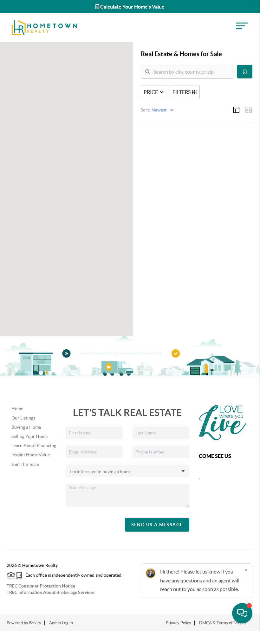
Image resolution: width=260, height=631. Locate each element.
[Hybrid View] (236, 110)
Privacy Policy (178, 623)
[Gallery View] (248, 110)
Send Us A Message (157, 524)
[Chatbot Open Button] (242, 613)
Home (17, 408)
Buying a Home (26, 427)
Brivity (35, 623)
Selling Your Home (29, 436)
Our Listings (23, 417)
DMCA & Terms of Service (223, 623)
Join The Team (25, 464)
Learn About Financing (33, 445)
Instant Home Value (30, 454)
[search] (191, 71)
